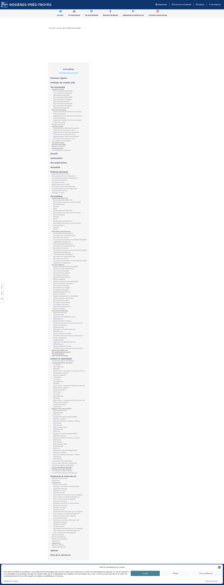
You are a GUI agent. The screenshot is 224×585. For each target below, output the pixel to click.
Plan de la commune (60, 555)
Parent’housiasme (59, 375)
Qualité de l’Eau (58, 314)
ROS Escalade (58, 412)
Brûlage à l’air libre (59, 490)
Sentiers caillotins (58, 535)
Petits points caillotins (61, 373)
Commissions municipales (62, 93)
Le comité (56, 364)
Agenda (54, 550)
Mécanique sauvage (60, 488)
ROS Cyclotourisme (60, 410)
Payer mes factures (60, 312)
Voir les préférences (206, 573)
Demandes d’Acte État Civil (62, 200)
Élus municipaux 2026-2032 (62, 91)
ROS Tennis (57, 423)
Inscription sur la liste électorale (64, 235)
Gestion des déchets (59, 537)
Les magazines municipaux (61, 141)
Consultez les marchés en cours (64, 130)
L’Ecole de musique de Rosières (63, 361)
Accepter (145, 573)
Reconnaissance (59, 204)
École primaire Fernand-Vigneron (63, 176)
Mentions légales (58, 78)
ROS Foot (56, 415)
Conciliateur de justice (61, 275)
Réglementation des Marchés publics (66, 128)
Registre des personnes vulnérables (65, 266)
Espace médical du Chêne (62, 321)
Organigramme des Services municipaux (67, 111)
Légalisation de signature (62, 242)
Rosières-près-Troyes (30, 5)
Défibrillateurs (58, 319)
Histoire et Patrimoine (59, 478)
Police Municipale (59, 114)
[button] (219, 567)
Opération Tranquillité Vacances (64, 317)
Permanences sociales (61, 271)
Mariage (56, 206)
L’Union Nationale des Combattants (64, 463)
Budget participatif (58, 124)
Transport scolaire (58, 182)
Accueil (52, 28)
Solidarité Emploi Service (61, 277)
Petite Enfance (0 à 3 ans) (60, 174)
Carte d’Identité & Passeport (63, 233)
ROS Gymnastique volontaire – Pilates (66, 421)
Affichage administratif (61, 95)
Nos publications (58, 163)
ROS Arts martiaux (59, 419)
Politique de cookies (11, 581)
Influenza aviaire (59, 493)
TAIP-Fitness (57, 425)
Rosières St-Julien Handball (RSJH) (65, 417)
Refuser (175, 573)
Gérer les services (211, 581)
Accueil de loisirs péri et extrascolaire (64, 178)
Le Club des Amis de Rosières (62, 461)
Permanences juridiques (61, 273)
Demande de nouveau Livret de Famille (67, 202)
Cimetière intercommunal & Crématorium (68, 323)
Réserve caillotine (59, 279)
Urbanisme (56, 480)
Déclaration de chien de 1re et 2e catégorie (68, 495)
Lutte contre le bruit (60, 484)
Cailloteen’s (57, 377)
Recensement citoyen (61, 237)
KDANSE (56, 369)
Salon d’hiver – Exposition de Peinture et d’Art (69, 371)
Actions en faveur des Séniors (63, 269)
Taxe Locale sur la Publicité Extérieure (66, 497)
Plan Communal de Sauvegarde (64, 499)
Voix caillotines (58, 367)
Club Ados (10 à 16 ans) (59, 180)
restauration (56, 158)
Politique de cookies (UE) (62, 83)
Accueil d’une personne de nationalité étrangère (70, 239)
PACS (55, 208)
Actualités (55, 167)
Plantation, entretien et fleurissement (66, 486)
